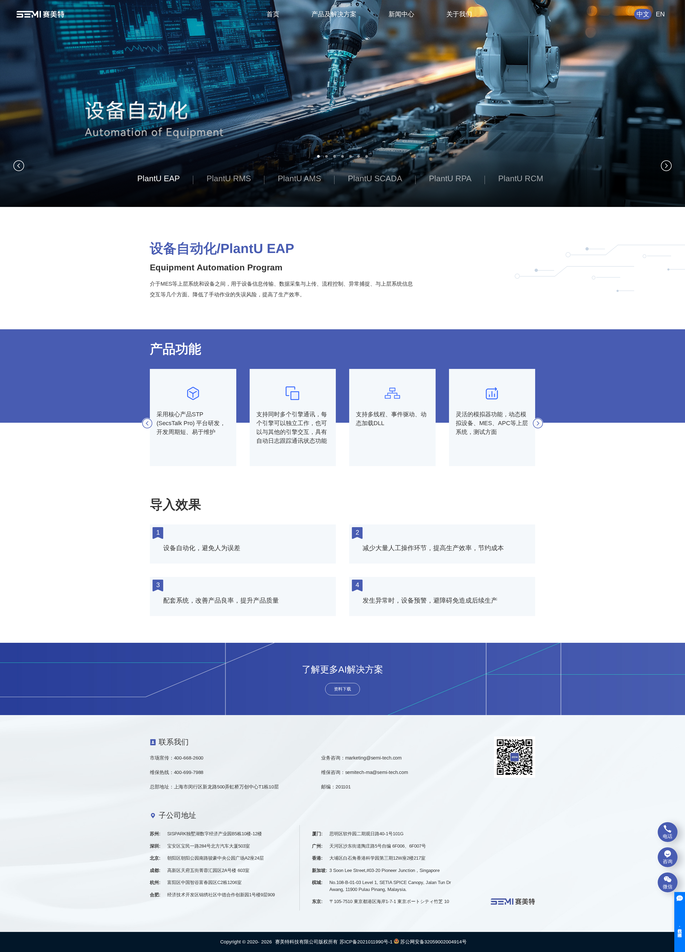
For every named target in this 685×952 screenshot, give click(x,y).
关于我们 (459, 14)
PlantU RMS (229, 179)
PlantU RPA (450, 179)
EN (660, 14)
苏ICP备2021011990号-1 (366, 942)
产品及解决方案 (333, 14)
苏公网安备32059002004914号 (433, 942)
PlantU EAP (158, 179)
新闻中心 (401, 14)
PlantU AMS (299, 179)
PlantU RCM (520, 179)
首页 (273, 14)
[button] (318, 156)
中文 (643, 14)
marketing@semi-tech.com (373, 758)
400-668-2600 (189, 758)
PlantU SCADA (375, 179)
